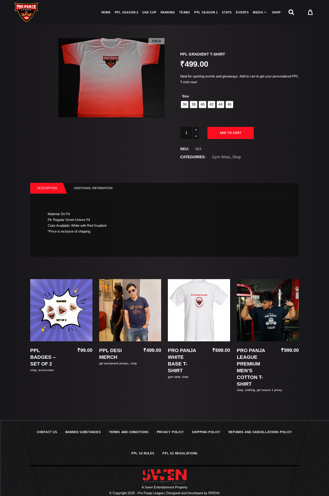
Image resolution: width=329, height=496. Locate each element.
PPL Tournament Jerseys (114, 363)
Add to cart (230, 133)
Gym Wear (221, 157)
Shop (236, 157)
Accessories (46, 370)
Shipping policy (206, 432)
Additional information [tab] (93, 188)
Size (185, 96)
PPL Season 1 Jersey (269, 390)
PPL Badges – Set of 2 (43, 357)
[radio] (184, 104)
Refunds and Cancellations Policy (260, 432)
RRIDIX (214, 493)
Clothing (250, 390)
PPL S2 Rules (142, 453)
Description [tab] (47, 188)
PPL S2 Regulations (180, 453)
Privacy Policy (170, 432)
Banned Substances (83, 432)
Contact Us (47, 432)
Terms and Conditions (129, 432)
